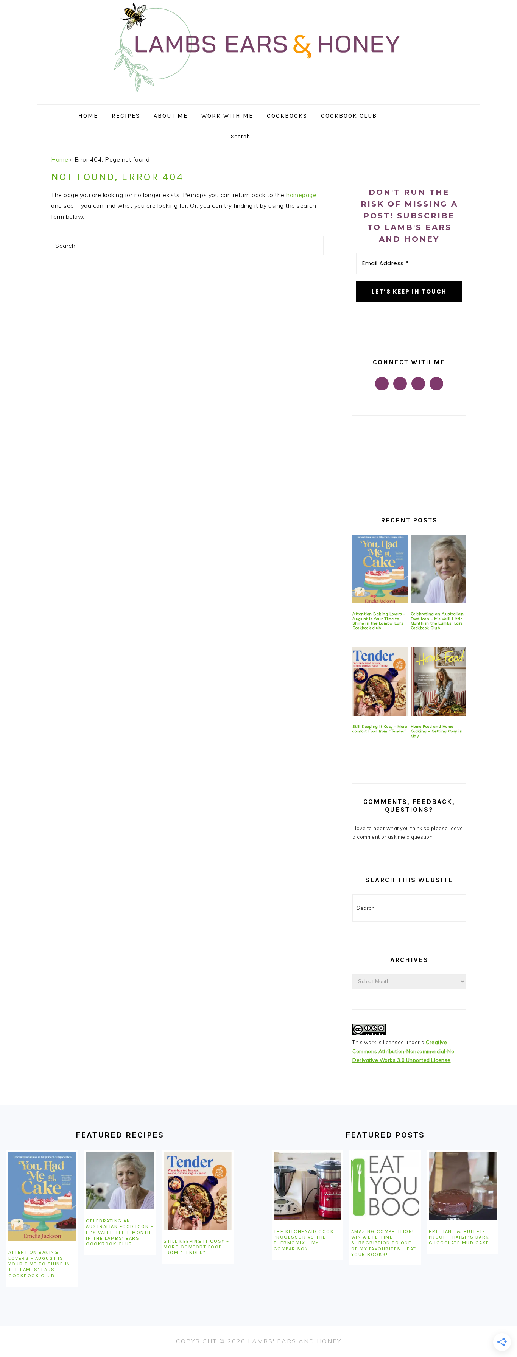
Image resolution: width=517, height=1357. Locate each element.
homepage (301, 195)
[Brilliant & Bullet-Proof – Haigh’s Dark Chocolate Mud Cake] (463, 1186)
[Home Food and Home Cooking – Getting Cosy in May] (438, 681)
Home (59, 159)
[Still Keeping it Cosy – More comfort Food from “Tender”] (380, 681)
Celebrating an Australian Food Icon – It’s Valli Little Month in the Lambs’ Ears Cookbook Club (437, 620)
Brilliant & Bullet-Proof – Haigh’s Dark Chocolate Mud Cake (459, 1237)
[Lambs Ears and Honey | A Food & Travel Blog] (258, 99)
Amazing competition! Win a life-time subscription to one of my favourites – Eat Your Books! (383, 1242)
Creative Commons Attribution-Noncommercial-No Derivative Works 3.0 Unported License (403, 1051)
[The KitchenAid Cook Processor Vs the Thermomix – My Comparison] (308, 1186)
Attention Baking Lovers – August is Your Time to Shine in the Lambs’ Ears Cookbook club (378, 620)
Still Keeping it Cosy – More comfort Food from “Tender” (379, 729)
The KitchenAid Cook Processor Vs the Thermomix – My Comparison (304, 1239)
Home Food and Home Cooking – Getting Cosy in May (437, 731)
